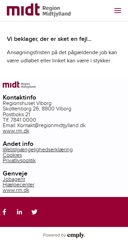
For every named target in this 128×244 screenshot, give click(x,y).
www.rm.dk (16, 131)
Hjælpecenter (18, 185)
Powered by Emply (64, 235)
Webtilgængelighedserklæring (38, 150)
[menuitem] (117, 10)
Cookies (12, 155)
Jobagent (14, 179)
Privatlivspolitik (19, 160)
